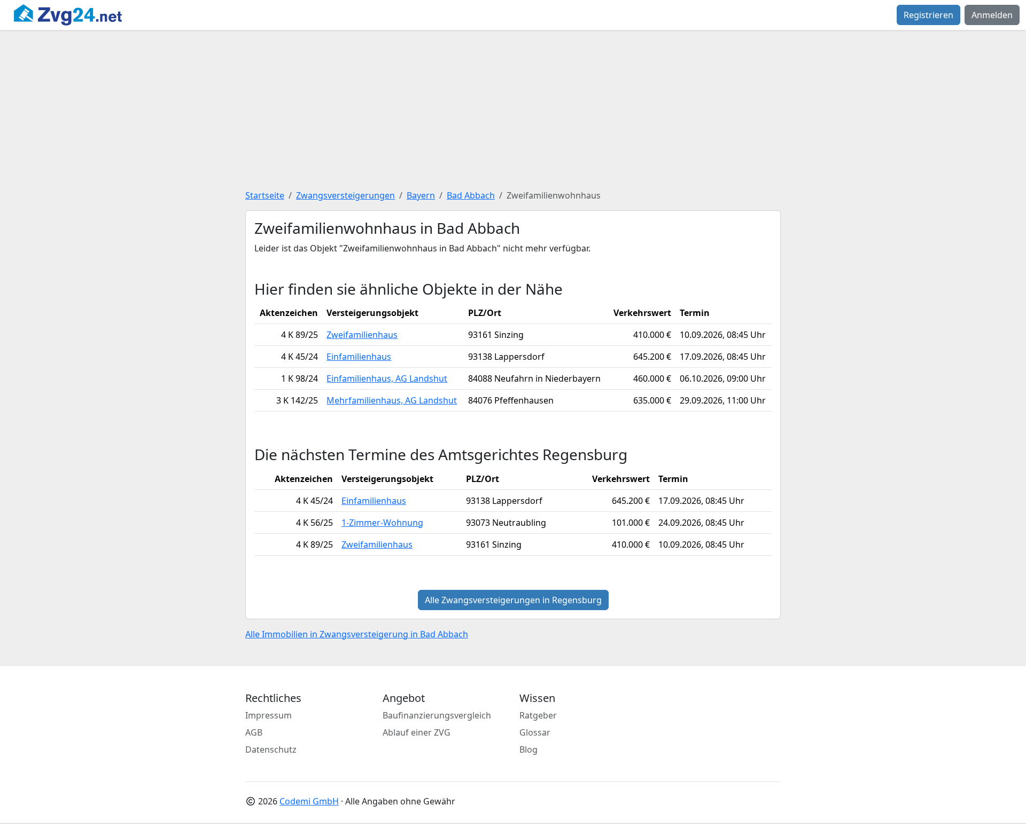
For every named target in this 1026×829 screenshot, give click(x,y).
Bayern (421, 195)
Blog (528, 749)
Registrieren (928, 15)
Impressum (268, 715)
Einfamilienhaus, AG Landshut (387, 378)
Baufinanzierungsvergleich (437, 715)
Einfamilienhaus (359, 356)
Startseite (264, 195)
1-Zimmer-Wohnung (382, 522)
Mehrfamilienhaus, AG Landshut (392, 400)
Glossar (534, 732)
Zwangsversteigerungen (345, 195)
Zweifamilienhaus (362, 335)
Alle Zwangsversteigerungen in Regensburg (513, 600)
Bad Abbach (471, 195)
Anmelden (992, 15)
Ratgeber (538, 715)
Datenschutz (271, 749)
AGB (253, 732)
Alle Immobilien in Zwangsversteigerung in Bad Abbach (356, 634)
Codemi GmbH (309, 801)
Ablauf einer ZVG (416, 732)
